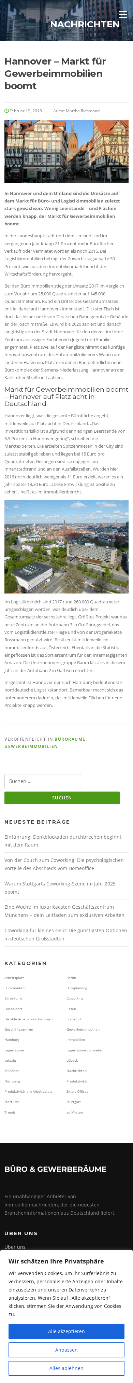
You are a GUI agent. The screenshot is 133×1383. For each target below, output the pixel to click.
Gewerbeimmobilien (31, 746)
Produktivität (77, 1081)
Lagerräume (14, 1050)
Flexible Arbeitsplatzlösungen (28, 1019)
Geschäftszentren (18, 1029)
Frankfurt (73, 1019)
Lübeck (72, 1060)
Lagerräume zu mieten (84, 1050)
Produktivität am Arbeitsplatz (28, 1091)
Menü (123, 14)
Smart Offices (77, 1091)
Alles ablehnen (66, 1368)
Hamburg (11, 1039)
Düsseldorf (13, 1008)
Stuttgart (73, 1101)
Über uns (15, 1247)
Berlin (71, 977)
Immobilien (75, 1039)
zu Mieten (74, 1112)
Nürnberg (12, 1081)
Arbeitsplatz (14, 977)
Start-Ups (11, 1101)
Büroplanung (76, 988)
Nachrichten (76, 1070)
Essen (71, 1008)
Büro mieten (14, 988)
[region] (66, 1316)
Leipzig (10, 1060)
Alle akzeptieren (66, 1331)
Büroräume (70, 739)
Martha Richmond (83, 111)
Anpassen (66, 1349)
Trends (10, 1112)
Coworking (74, 998)
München (11, 1070)
